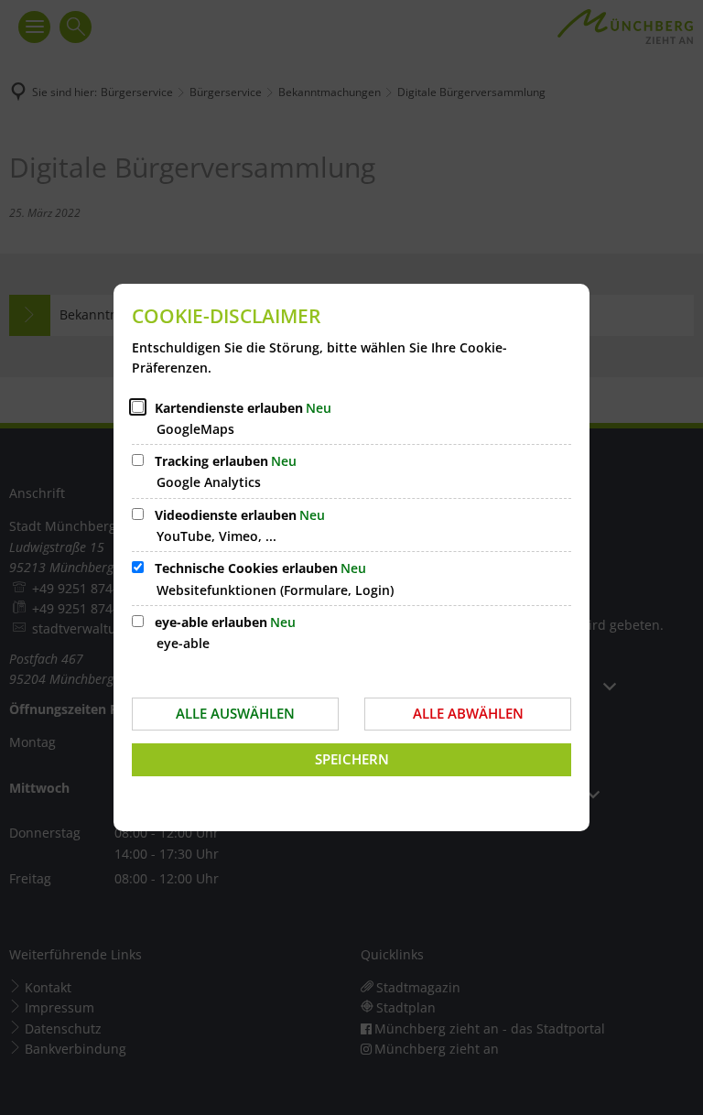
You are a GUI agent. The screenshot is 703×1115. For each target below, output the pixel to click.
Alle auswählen (235, 713)
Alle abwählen (468, 713)
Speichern (352, 759)
